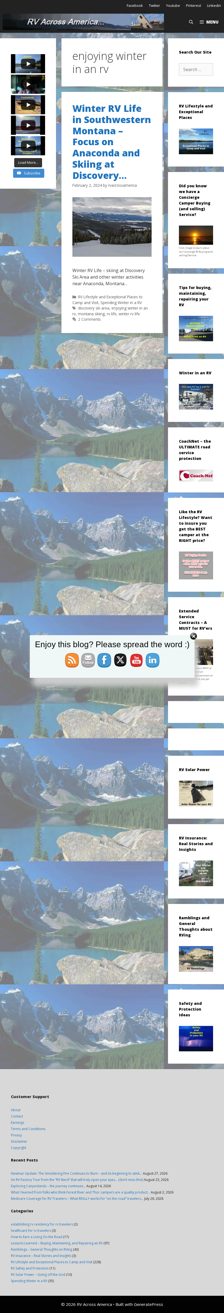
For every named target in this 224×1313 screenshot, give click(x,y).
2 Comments (89, 319)
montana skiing (91, 313)
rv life (111, 313)
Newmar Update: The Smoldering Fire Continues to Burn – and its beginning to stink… (76, 1173)
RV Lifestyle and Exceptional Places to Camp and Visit (51, 1262)
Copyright (18, 1147)
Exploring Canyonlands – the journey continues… (48, 1186)
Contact (17, 1116)
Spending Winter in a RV (121, 302)
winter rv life (129, 313)
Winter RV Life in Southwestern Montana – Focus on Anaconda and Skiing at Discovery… (111, 142)
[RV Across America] (85, 22)
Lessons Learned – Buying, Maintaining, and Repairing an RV (57, 1243)
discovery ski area (93, 308)
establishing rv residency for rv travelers (42, 1224)
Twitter (154, 5)
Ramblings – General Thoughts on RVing (41, 1249)
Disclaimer (19, 1141)
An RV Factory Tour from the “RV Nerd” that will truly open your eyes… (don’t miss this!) (77, 1179)
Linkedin (214, 5)
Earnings (17, 1122)
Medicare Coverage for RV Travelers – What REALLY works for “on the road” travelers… (77, 1198)
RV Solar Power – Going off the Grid (38, 1274)
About (15, 1110)
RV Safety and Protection (30, 1268)
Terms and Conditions (28, 1129)
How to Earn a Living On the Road (36, 1237)
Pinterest (193, 5)
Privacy (16, 1135)
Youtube (173, 5)
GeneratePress (148, 1304)
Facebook (135, 5)
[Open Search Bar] (190, 22)
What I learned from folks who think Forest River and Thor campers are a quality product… (80, 1192)
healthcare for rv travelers (31, 1230)
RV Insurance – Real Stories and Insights (41, 1255)
